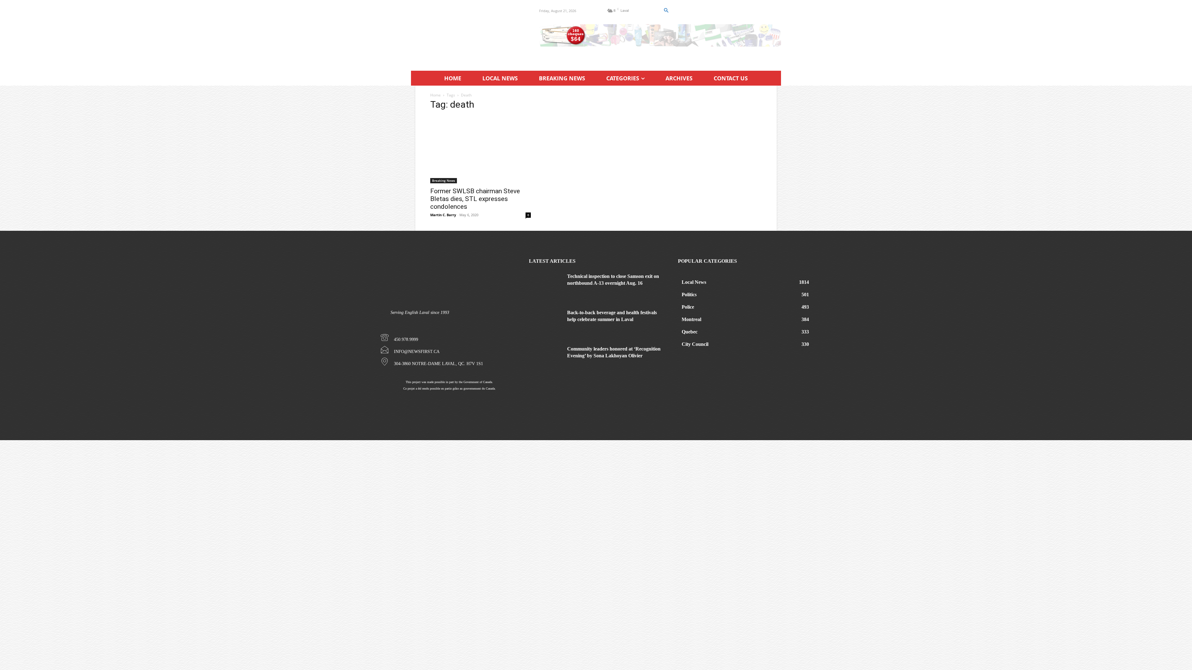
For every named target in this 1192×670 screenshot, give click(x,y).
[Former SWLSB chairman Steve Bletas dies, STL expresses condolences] (480, 149)
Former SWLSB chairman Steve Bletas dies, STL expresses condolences (475, 198)
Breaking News (443, 180)
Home (435, 95)
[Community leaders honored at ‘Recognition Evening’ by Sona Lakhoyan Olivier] (545, 357)
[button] (666, 10)
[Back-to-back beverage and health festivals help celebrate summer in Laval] (545, 320)
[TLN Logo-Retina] (467, 32)
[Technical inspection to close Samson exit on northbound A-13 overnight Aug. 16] (545, 284)
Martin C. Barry (443, 214)
